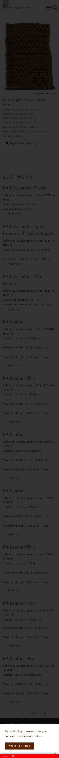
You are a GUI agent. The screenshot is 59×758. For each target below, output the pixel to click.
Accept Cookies (19, 746)
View (6, 756)
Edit (13, 756)
